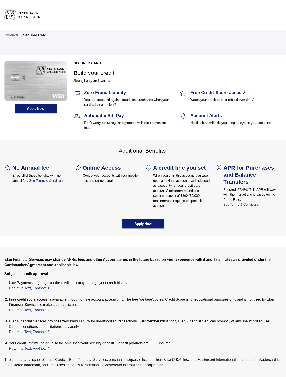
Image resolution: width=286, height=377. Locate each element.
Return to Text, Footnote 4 (29, 348)
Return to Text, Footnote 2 (29, 310)
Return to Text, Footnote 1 (29, 288)
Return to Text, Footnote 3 (29, 332)
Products (11, 35)
